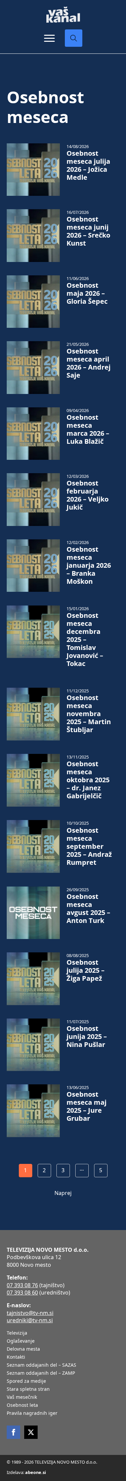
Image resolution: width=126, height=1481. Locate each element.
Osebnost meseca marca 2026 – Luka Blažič (88, 429)
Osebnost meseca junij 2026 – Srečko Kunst (88, 231)
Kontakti (16, 1357)
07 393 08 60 (22, 1292)
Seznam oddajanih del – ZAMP (41, 1373)
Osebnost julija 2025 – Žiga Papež (85, 970)
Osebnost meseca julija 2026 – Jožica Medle (88, 165)
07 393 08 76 (22, 1285)
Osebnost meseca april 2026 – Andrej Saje (89, 363)
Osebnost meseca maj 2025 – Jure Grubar (87, 1106)
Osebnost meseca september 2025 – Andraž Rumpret (89, 846)
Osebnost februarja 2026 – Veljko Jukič (88, 495)
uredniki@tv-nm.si (30, 1320)
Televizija (17, 1333)
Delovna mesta (23, 1349)
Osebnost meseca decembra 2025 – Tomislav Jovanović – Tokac (85, 640)
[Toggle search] (73, 38)
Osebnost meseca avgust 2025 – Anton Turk (88, 909)
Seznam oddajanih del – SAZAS (41, 1365)
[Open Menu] (49, 38)
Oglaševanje (21, 1341)
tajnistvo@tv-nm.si (30, 1313)
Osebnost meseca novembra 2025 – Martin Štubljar (89, 714)
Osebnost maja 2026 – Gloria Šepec (87, 293)
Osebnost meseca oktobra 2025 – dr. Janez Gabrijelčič (88, 780)
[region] (63, 1429)
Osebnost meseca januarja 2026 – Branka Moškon (89, 565)
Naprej (63, 1193)
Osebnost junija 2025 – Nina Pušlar (87, 1037)
